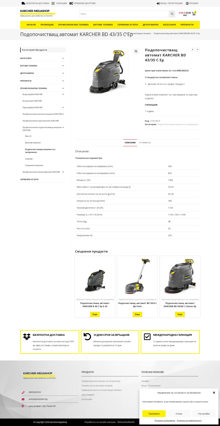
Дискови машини (33, 142)
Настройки (204, 413)
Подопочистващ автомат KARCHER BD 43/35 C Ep (177, 33)
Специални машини (34, 165)
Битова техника (103, 24)
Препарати (187, 24)
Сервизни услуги (127, 24)
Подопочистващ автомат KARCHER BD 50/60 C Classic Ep (180, 305)
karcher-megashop (34, 11)
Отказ (179, 413)
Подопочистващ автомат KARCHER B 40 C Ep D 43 (95, 305)
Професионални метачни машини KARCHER (42, 114)
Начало (31, 24)
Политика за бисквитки (165, 420)
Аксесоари (169, 24)
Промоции (47, 24)
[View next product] (198, 49)
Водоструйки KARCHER (33, 94)
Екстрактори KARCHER (32, 101)
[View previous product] (192, 49)
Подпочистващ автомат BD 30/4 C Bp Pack (137, 305)
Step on (28, 136)
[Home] (126, 33)
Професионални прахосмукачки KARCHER (41, 172)
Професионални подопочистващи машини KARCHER (42, 128)
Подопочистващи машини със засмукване (177, 124)
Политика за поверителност (189, 420)
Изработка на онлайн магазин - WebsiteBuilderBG (110, 422)
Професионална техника (73, 24)
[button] (214, 392)
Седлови (29, 159)
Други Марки (150, 24)
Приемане (154, 413)
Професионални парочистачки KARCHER (41, 121)
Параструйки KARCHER (32, 107)
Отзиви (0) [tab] (144, 142)
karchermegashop (58, 422)
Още (94, 314)
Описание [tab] (130, 142)
